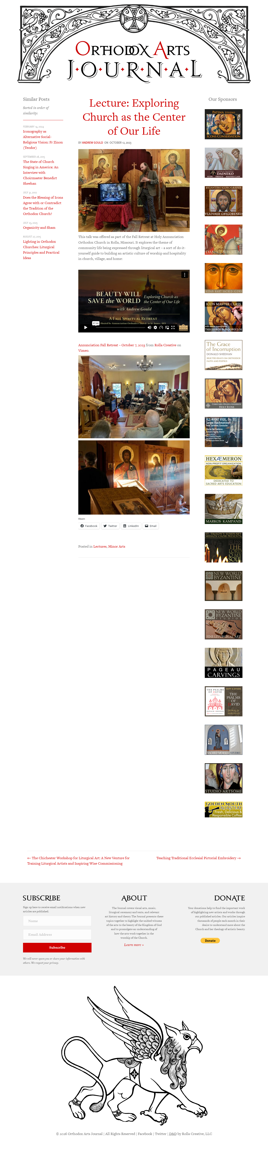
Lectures (100, 546)
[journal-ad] (223, 662)
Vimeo (83, 350)
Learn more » (134, 944)
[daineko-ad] (223, 162)
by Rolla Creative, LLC (190, 1133)
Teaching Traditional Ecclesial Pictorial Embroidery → (198, 857)
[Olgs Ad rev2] (223, 123)
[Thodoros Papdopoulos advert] (223, 316)
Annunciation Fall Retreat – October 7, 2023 (111, 345)
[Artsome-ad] (223, 777)
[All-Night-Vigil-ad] (223, 431)
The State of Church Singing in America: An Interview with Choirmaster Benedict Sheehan (40, 172)
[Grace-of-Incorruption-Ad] (223, 354)
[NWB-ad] (223, 585)
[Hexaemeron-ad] (223, 470)
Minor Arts (116, 546)
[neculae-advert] (223, 239)
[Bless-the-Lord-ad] (223, 547)
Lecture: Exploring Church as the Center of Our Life (134, 116)
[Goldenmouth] (223, 809)
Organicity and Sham (39, 227)
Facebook (145, 1133)
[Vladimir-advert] (223, 200)
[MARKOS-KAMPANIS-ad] (223, 508)
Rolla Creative (165, 345)
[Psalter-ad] (223, 700)
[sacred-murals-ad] (223, 739)
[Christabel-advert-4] (223, 393)
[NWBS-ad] (223, 623)
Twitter (160, 1133)
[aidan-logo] (223, 277)
